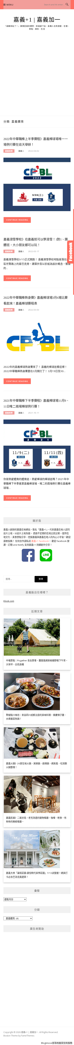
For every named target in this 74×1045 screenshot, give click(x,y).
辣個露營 (19, 568)
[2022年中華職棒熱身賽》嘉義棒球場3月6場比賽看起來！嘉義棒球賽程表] (37, 338)
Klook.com (8, 601)
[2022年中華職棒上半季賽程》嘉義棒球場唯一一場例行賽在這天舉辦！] (37, 184)
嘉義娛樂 (9, 151)
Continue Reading (17, 219)
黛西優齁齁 (9, 568)
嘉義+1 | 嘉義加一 (37, 20)
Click (70, 252)
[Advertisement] (37, 77)
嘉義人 (21, 151)
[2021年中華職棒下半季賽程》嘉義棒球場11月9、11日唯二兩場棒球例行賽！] (37, 445)
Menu (10, 4)
